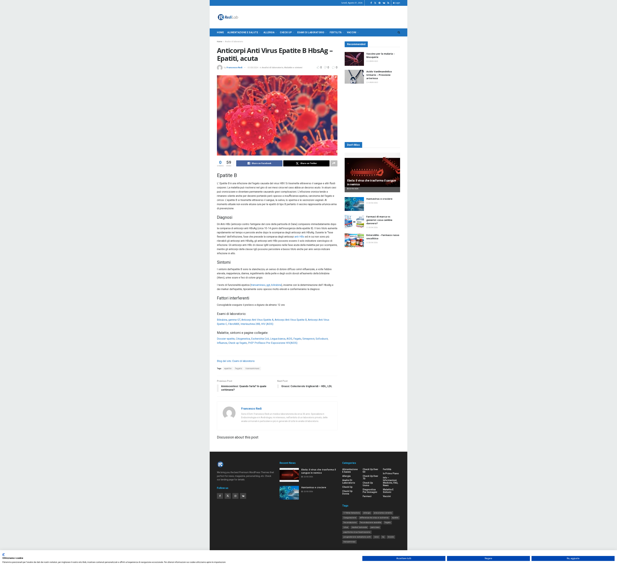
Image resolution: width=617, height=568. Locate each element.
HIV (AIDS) (267, 323)
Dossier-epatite (226, 338)
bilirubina (276, 284)
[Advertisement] (372, 113)
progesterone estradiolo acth (357, 537)
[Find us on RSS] (388, 3)
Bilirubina (222, 319)
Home (220, 32)
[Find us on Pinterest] (379, 3)
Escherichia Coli (260, 338)
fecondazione (350, 522)
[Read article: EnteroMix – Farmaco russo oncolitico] (354, 240)
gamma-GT (234, 319)
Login (397, 3)
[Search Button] (399, 32)
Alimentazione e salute (242, 32)
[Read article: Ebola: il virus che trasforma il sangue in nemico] (372, 172)
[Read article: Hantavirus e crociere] (354, 204)
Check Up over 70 (370, 477)
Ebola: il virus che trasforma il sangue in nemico (318, 471)
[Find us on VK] (384, 3)
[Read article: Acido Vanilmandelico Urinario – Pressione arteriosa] (354, 77)
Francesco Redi (234, 67)
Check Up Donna (347, 492)
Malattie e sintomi (293, 67)
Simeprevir (308, 338)
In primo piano (391, 473)
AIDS (289, 338)
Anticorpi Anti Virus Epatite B (291, 319)
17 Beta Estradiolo (352, 513)
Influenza (222, 342)
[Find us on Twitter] (375, 3)
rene (376, 537)
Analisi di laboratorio (234, 41)
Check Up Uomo (368, 484)
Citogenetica (243, 338)
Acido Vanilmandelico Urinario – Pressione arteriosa (379, 75)
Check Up (286, 32)
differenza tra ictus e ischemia (374, 518)
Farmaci (367, 496)
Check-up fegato (237, 342)
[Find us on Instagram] (235, 496)
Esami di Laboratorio (310, 32)
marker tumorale (359, 527)
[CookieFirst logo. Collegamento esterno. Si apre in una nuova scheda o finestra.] (3, 554)
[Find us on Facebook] (371, 3)
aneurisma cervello (383, 513)
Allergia (269, 32)
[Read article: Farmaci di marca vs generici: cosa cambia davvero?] (354, 222)
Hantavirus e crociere (379, 198)
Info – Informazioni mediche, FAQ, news (390, 481)
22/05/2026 (353, 189)
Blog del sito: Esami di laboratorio (236, 361)
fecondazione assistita (370, 522)
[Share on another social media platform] (333, 163)
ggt (268, 284)
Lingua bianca (277, 338)
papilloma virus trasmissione (357, 532)
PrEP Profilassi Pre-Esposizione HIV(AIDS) (272, 342)
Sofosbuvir (322, 338)
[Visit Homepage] (228, 17)
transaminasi (258, 284)
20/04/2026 (373, 227)
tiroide (391, 537)
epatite (228, 368)
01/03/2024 (253, 67)
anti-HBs (299, 236)
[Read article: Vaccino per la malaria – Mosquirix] (354, 59)
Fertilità (336, 32)
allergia (366, 513)
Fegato (297, 338)
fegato (238, 368)
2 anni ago (373, 61)
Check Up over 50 (370, 470)
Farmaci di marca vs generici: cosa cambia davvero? (379, 220)
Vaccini (351, 32)
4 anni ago (373, 82)
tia (383, 537)
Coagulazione (350, 518)
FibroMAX (233, 323)
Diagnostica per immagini (370, 490)
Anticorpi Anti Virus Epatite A (257, 319)
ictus (346, 527)
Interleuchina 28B (250, 323)
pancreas (375, 527)
